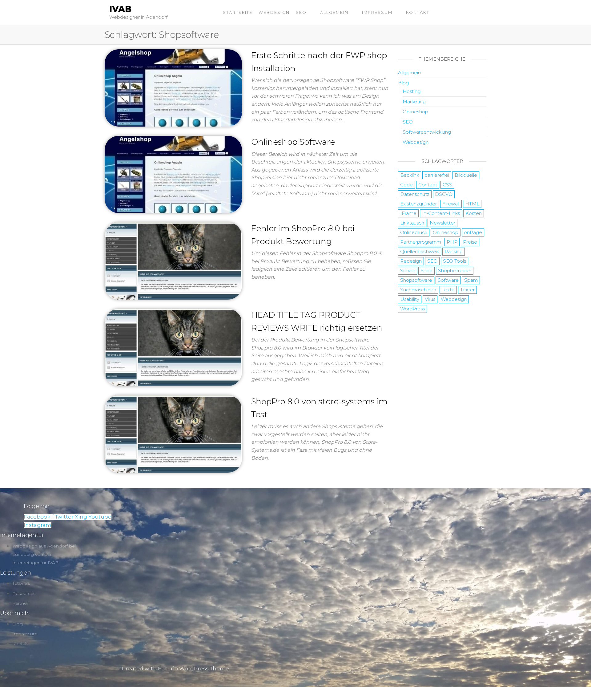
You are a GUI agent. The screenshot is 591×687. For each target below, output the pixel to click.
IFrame (408, 213)
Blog (403, 83)
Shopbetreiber (454, 270)
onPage (473, 232)
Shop (426, 270)
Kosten (473, 213)
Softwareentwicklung (427, 132)
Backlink (409, 175)
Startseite (237, 12)
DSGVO (443, 194)
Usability (409, 299)
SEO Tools (454, 261)
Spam (471, 280)
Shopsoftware (416, 280)
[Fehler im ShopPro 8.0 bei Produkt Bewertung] (173, 260)
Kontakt (417, 12)
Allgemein (334, 12)
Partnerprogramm (420, 242)
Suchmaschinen (418, 290)
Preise (470, 242)
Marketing (414, 101)
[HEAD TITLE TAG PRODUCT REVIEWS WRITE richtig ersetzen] (173, 347)
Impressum (377, 12)
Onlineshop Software (293, 142)
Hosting (411, 91)
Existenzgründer (418, 204)
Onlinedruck (413, 232)
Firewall (451, 204)
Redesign (411, 261)
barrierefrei (436, 175)
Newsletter (442, 223)
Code (406, 185)
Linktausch (412, 223)
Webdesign (274, 12)
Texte (448, 290)
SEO (301, 12)
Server (407, 270)
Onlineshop (415, 112)
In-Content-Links (441, 213)
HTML (472, 204)
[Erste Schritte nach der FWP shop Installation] (173, 87)
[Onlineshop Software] (173, 174)
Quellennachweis (419, 251)
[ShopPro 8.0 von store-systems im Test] (173, 433)
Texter (467, 290)
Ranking (453, 251)
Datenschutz (414, 194)
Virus (430, 299)
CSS (447, 185)
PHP (452, 242)
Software (448, 280)
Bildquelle (466, 175)
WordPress (412, 309)
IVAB (120, 9)
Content (427, 185)
